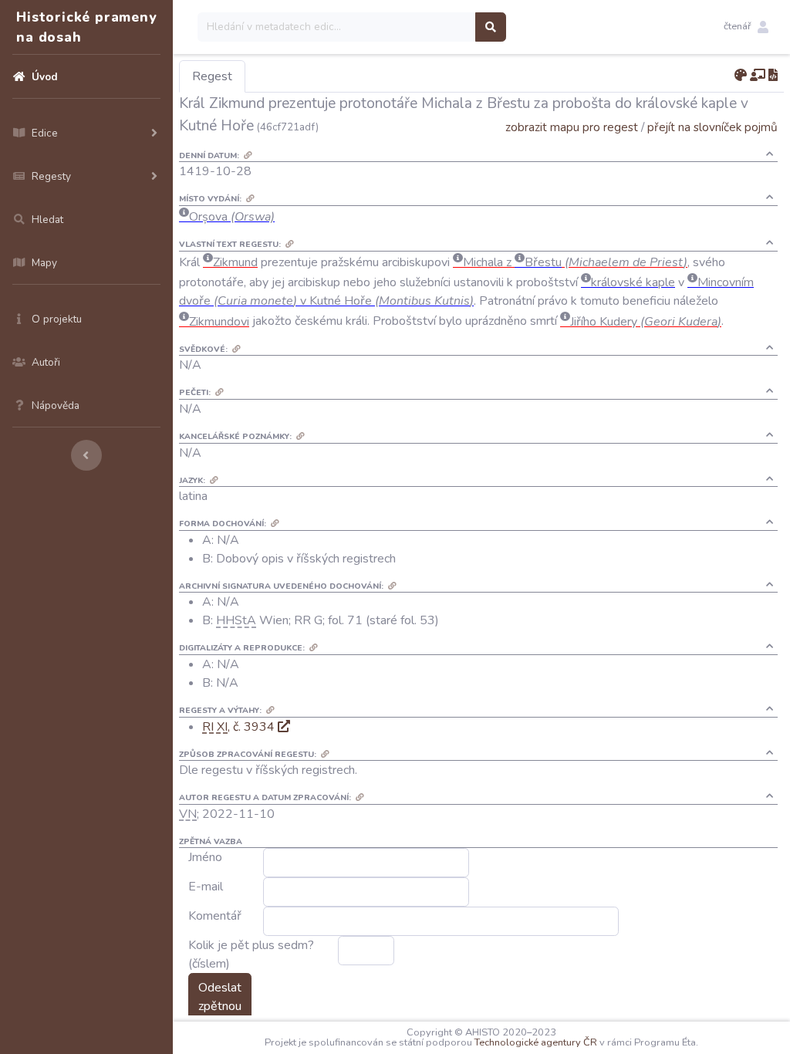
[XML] (773, 75)
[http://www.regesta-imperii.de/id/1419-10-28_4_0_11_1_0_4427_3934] (284, 726)
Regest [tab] (212, 76)
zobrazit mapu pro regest (571, 127)
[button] (746, 27)
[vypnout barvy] (740, 75)
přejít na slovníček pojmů (712, 127)
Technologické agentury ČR (535, 1042)
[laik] (757, 75)
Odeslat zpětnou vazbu (219, 1006)
